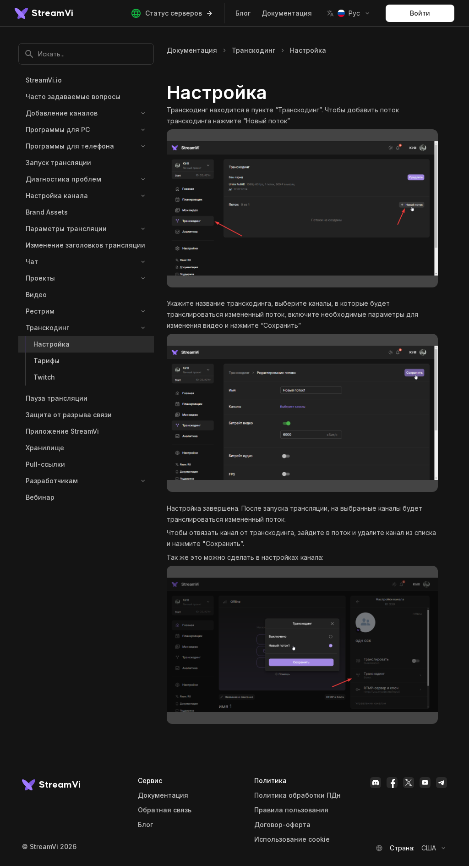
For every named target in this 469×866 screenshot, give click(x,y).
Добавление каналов (62, 113)
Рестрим (40, 311)
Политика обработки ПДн (297, 795)
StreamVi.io (44, 80)
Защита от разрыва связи (69, 415)
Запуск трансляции (58, 162)
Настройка (51, 344)
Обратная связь (164, 810)
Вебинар (40, 497)
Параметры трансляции (66, 228)
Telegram (441, 782)
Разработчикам (52, 481)
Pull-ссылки (45, 464)
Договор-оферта (282, 824)
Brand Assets (47, 212)
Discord (375, 782)
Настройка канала (57, 195)
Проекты (40, 278)
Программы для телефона (70, 146)
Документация (287, 13)
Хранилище (45, 448)
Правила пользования (291, 810)
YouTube (425, 782)
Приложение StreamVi (62, 431)
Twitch (44, 377)
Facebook (392, 782)
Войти (420, 13)
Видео (36, 294)
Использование (292, 839)
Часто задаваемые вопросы (73, 96)
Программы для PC (58, 129)
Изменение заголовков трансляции (85, 245)
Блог (243, 13)
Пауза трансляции (56, 398)
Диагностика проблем (63, 179)
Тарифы (46, 360)
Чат (32, 261)
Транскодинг (47, 327)
